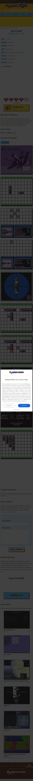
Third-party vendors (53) (15, 391)
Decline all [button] (9, 405)
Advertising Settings (12, 399)
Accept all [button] (24, 405)
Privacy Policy (24, 401)
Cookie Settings (16, 401)
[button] (16, 410)
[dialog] (16, 390)
